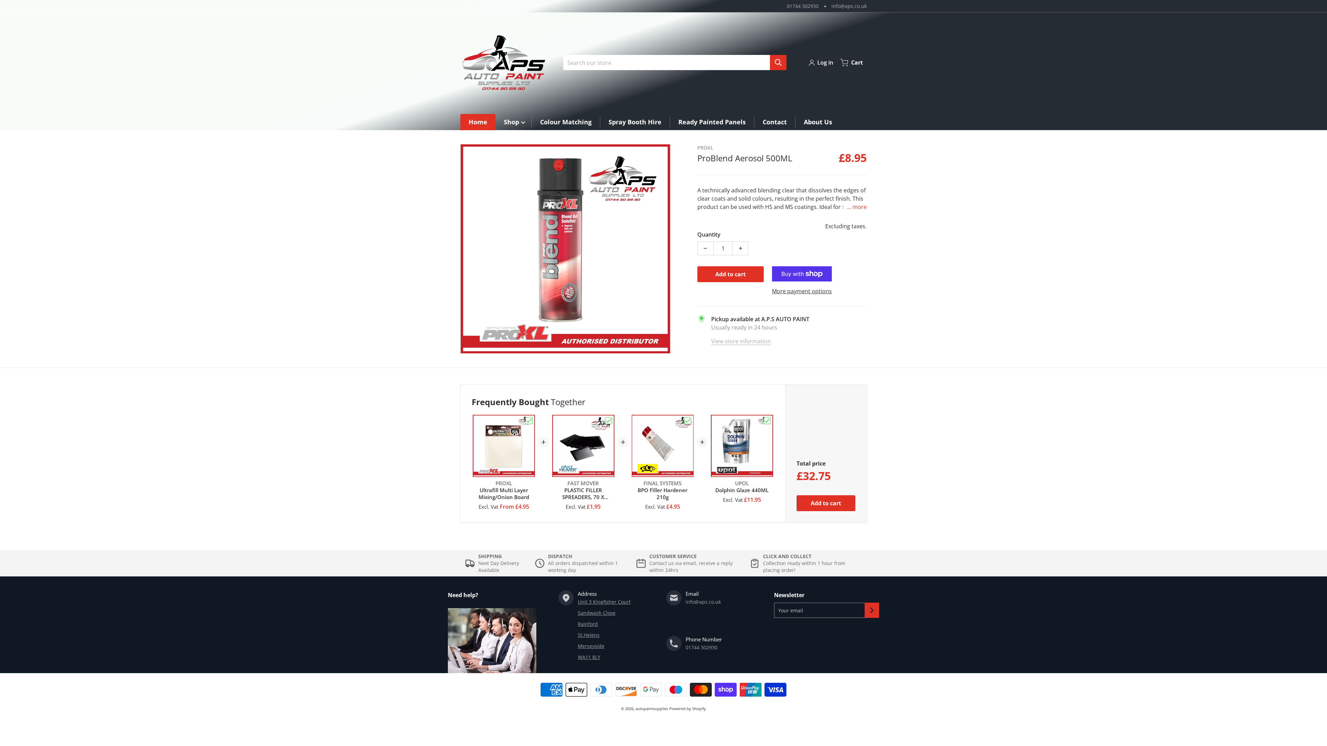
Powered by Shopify (687, 708)
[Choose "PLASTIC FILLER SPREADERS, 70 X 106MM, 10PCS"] (608, 420)
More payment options (802, 291)
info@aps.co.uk (849, 6)
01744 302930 (803, 6)
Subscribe (872, 610)
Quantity (709, 234)
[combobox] (672, 62)
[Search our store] (778, 62)
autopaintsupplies (652, 708)
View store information (741, 341)
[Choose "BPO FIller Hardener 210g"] (687, 420)
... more (857, 207)
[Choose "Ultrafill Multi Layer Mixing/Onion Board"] (529, 420)
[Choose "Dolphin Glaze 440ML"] (767, 420)
